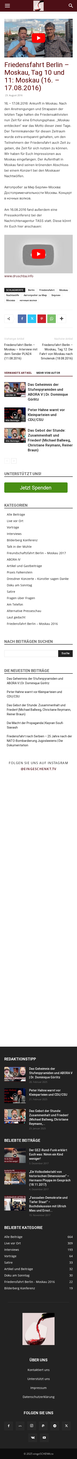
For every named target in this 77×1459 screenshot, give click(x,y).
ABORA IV (11, 395)
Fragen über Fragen (21, 598)
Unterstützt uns (38, 1379)
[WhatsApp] (51, 318)
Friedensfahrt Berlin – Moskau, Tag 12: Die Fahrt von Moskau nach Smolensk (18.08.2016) (56, 351)
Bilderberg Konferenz (22, 540)
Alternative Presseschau (24, 611)
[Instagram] (31, 1426)
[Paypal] (43, 1426)
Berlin (31, 290)
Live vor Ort (15, 521)
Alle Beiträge (12, 420)
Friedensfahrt (47, 290)
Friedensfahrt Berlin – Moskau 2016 (32, 624)
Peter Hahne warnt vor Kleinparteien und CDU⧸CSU (46, 415)
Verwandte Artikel (18, 372)
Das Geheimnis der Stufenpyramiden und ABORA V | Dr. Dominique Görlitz (35, 681)
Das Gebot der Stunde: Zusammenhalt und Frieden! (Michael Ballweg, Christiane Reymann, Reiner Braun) (50, 440)
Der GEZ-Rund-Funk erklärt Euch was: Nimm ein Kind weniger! (48, 1154)
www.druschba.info (18, 276)
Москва (10, 300)
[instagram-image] (19, 793)
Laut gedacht (16, 617)
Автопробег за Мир (35, 295)
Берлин (56, 295)
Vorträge (13, 527)
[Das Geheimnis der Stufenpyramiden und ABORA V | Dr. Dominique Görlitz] (15, 389)
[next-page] (13, 461)
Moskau (63, 290)
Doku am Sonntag (19, 585)
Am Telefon (15, 604)
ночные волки (28, 300)
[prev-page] (7, 461)
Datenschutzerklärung (39, 1397)
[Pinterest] (41, 318)
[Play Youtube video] (38, 38)
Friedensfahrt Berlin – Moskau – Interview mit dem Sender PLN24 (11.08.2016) (20, 351)
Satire (11, 592)
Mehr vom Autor (48, 372)
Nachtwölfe (12, 295)
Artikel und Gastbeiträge (24, 566)
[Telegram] (54, 1426)
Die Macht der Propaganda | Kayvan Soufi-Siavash (35, 725)
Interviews (14, 534)
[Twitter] (32, 318)
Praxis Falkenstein (20, 572)
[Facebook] (22, 318)
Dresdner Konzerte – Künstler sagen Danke (38, 579)
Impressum (38, 1388)
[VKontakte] (32, 1438)
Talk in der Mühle (19, 547)
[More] (61, 318)
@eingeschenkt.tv (38, 769)
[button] (7, 6)
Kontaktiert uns (39, 1370)
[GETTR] (20, 1426)
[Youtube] (44, 1438)
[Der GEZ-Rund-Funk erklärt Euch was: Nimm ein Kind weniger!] (15, 1155)
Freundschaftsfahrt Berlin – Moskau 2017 (36, 553)
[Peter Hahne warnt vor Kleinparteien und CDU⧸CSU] (15, 414)
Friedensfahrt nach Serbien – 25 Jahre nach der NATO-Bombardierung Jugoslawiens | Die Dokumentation (39, 741)
